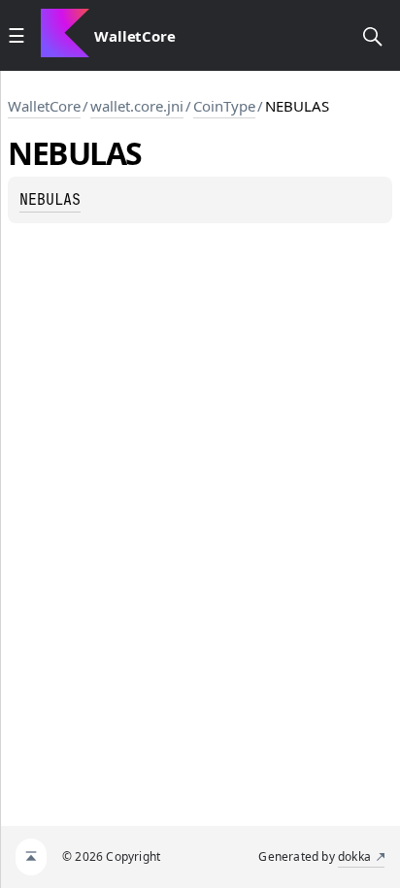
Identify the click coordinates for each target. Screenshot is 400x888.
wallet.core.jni (136, 105)
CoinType (224, 105)
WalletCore (44, 105)
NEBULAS (50, 200)
